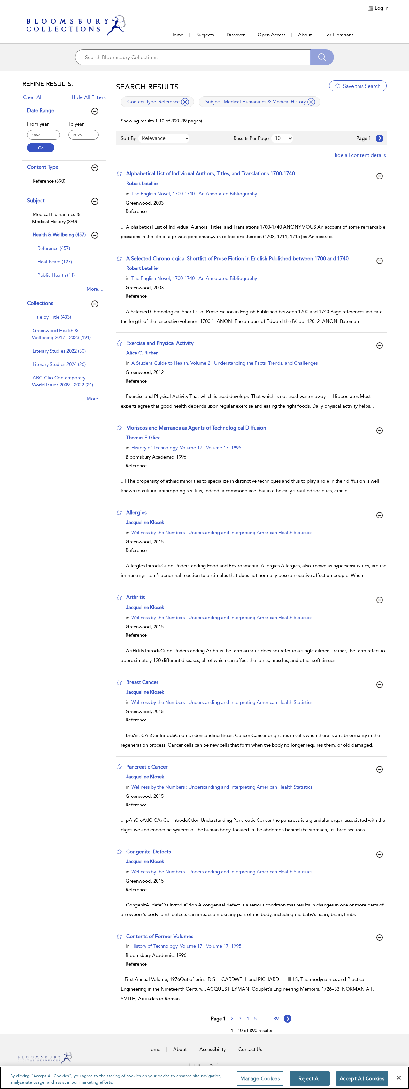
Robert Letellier (142, 183)
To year (76, 124)
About (305, 35)
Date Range (40, 110)
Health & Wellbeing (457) (59, 234)
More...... (96, 289)
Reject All (309, 1079)
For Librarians (338, 35)
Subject (36, 201)
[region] (204, 1077)
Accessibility (212, 1049)
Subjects (205, 35)
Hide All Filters (89, 97)
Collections (40, 303)
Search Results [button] (147, 86)
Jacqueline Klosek (145, 522)
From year (38, 124)
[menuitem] (63, 184)
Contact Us (250, 1049)
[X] (212, 1066)
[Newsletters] (197, 1066)
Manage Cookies (260, 1079)
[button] (119, 173)
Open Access (271, 35)
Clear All (32, 97)
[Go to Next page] (379, 138)
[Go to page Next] (287, 1019)
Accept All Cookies (362, 1079)
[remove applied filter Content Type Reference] (185, 102)
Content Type (42, 167)
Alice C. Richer (142, 353)
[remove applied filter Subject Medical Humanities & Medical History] (311, 102)
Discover (236, 35)
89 (276, 1019)
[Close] (399, 1078)
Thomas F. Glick (143, 437)
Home (176, 35)
